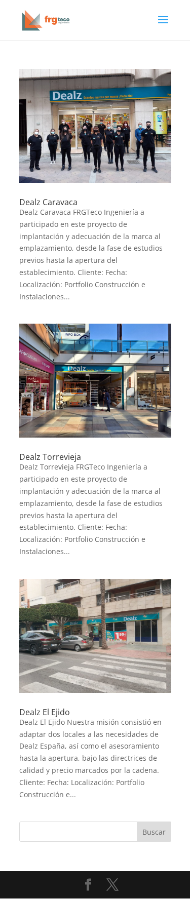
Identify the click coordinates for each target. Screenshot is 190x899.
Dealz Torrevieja (50, 456)
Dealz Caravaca (48, 202)
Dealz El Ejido (44, 712)
